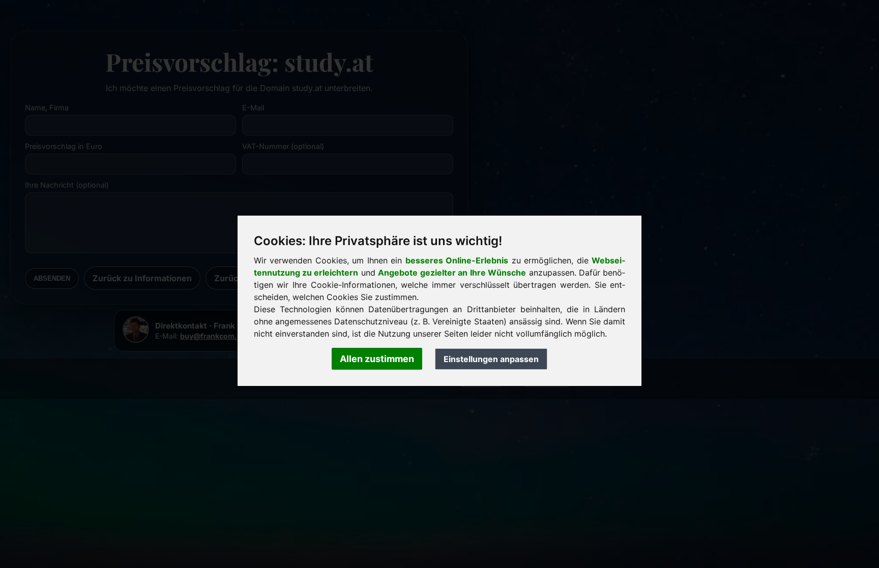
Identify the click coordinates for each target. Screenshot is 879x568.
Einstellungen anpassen (491, 359)
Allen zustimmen (377, 358)
